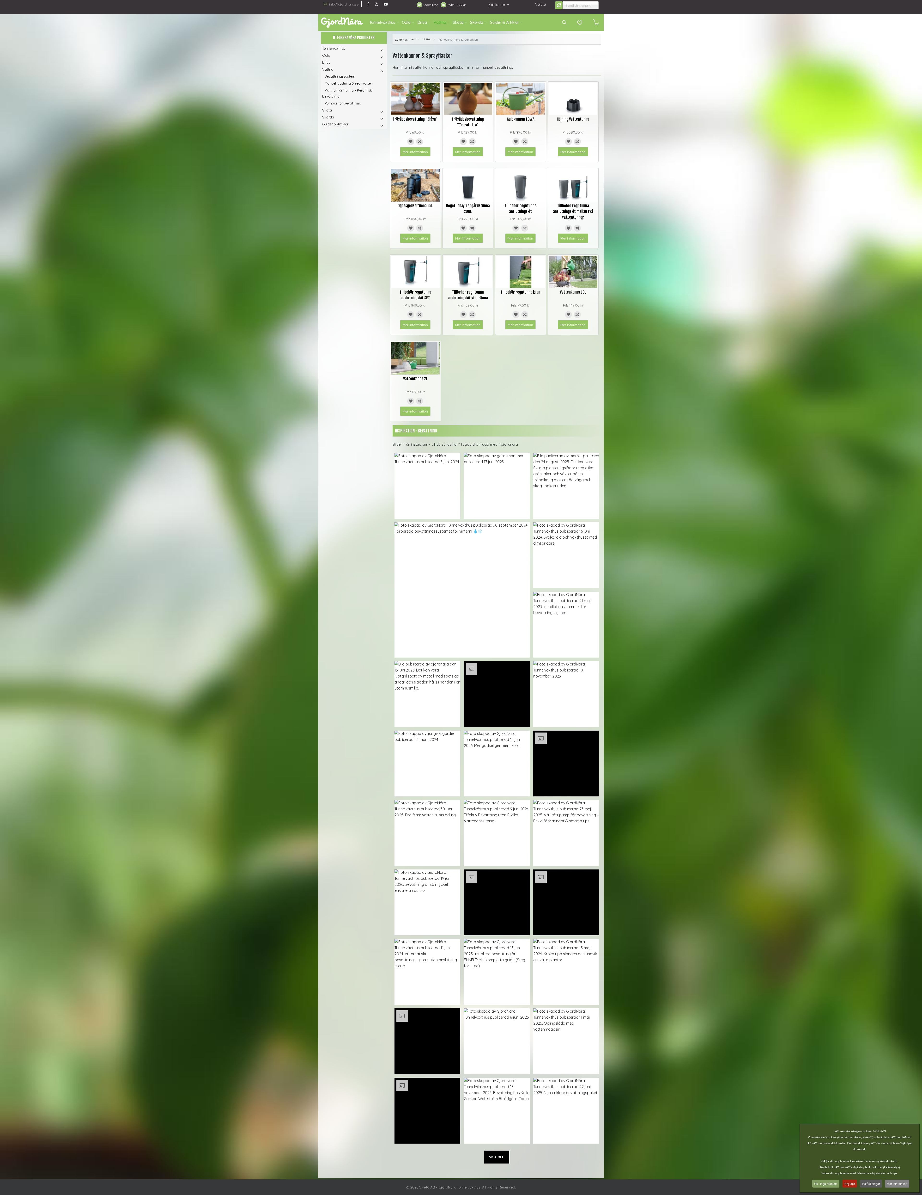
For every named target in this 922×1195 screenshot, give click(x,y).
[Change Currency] (559, 5)
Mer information (415, 152)
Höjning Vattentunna (573, 119)
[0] (596, 22)
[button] (375, 50)
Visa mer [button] (496, 1157)
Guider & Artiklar (504, 22)
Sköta (458, 22)
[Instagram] (376, 4)
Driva (422, 22)
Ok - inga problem (825, 1184)
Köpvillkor (430, 5)
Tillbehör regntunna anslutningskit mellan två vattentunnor (573, 211)
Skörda (476, 22)
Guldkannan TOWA (520, 119)
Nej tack (849, 1184)
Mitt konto (496, 4)
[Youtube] (385, 4)
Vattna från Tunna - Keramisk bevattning (347, 93)
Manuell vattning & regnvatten (349, 83)
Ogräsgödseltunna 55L (415, 205)
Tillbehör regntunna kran (520, 292)
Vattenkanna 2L (415, 378)
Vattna (440, 22)
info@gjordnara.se (343, 4)
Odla (406, 22)
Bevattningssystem (340, 76)
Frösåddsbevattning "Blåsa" (415, 119)
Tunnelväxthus (382, 22)
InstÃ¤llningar (871, 1184)
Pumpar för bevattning (343, 103)
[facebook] (368, 4)
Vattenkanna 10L (573, 292)
